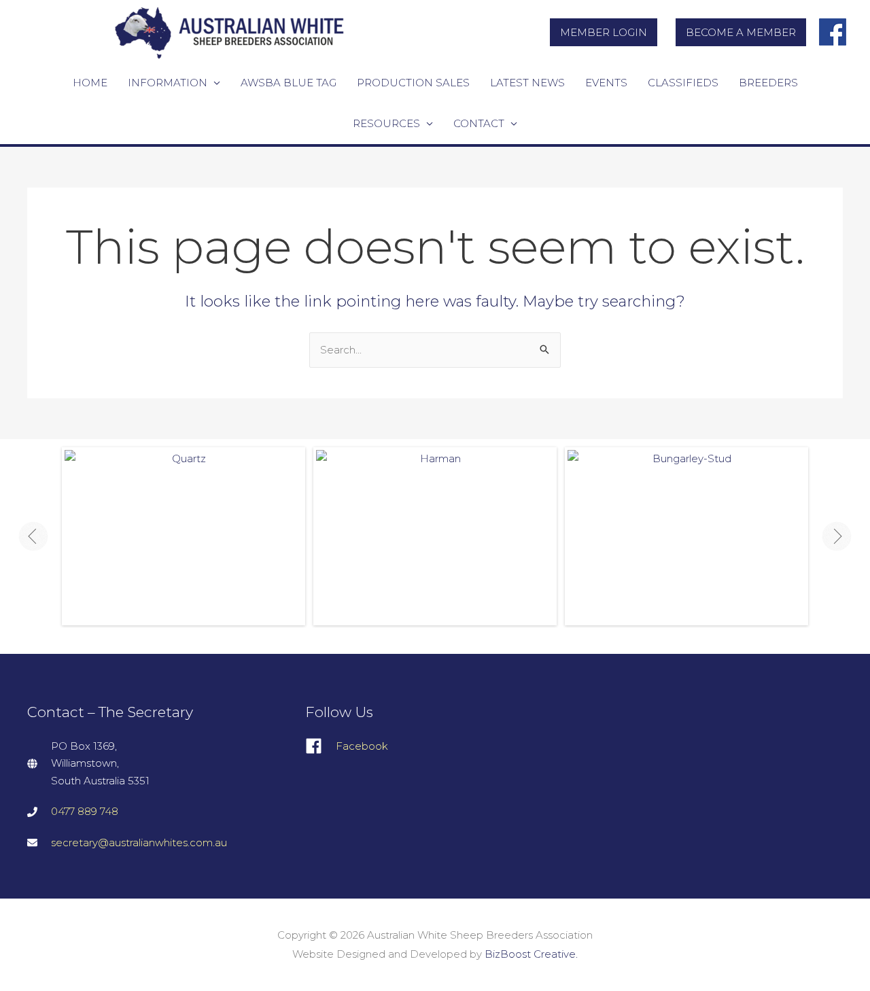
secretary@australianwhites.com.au (139, 842)
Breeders (768, 82)
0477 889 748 (84, 811)
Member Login (603, 32)
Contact (478, 123)
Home (90, 82)
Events (606, 82)
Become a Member (741, 32)
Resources (386, 123)
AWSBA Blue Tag (288, 82)
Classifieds (683, 82)
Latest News (527, 82)
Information (167, 82)
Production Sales (413, 82)
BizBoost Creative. (531, 953)
